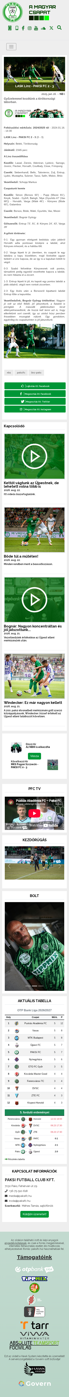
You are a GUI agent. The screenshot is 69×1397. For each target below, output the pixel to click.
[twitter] (51, 28)
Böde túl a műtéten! (21, 556)
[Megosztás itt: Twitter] (35, 401)
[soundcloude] (43, 28)
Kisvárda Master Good (35, 1074)
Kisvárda (15, 1125)
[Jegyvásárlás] (9, 28)
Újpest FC (35, 1045)
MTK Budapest (35, 1037)
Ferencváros (14, 1119)
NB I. (62, 94)
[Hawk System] (34, 1369)
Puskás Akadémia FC (35, 1023)
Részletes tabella (16, 1159)
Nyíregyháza (35, 1059)
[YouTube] (36, 29)
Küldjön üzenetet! (35, 1214)
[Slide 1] (28, 881)
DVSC (35, 1088)
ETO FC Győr (35, 1066)
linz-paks (36, 372)
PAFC (36, 1138)
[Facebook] (23, 29)
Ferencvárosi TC (35, 1081)
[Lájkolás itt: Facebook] (35, 385)
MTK (17, 1145)
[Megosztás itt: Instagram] (35, 409)
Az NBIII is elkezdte (38, 747)
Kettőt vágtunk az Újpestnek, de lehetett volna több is (31, 485)
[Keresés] (59, 29)
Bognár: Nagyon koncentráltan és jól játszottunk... (33, 628)
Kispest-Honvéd (35, 1102)
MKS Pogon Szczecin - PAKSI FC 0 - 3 (24, 766)
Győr (17, 1132)
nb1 (9, 372)
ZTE (35, 1132)
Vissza (34, 756)
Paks (17, 1151)
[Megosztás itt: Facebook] (35, 393)
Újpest (36, 1151)
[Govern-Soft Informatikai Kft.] (34, 1383)
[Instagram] (30, 29)
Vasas (35, 1030)
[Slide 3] (41, 881)
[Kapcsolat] (17, 28)
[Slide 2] (34, 881)
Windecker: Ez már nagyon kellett (33, 703)
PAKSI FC (35, 1052)
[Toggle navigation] (11, 46)
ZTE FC (35, 1095)
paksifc (21, 372)
